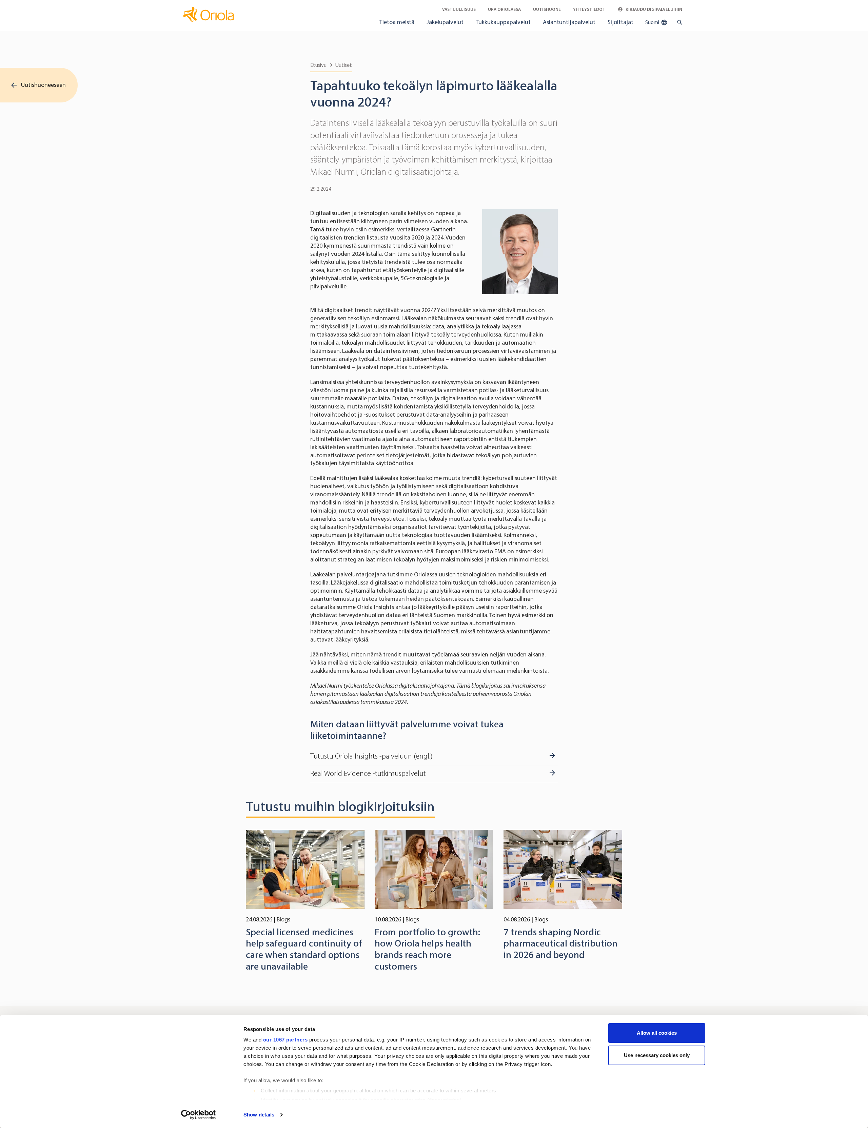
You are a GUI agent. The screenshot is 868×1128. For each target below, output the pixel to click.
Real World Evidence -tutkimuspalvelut (368, 773)
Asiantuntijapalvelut (569, 22)
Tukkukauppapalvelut (503, 22)
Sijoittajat (620, 22)
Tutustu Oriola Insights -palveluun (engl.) (371, 756)
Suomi (652, 22)
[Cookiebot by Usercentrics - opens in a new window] (198, 1115)
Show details (258, 1114)
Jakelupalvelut (445, 22)
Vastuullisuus (459, 9)
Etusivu (318, 65)
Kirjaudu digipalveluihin (653, 9)
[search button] (678, 22)
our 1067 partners (285, 1040)
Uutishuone (547, 9)
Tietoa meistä (396, 22)
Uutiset (343, 65)
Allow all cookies (657, 1033)
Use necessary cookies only (657, 1055)
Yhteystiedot (589, 9)
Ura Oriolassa (504, 9)
